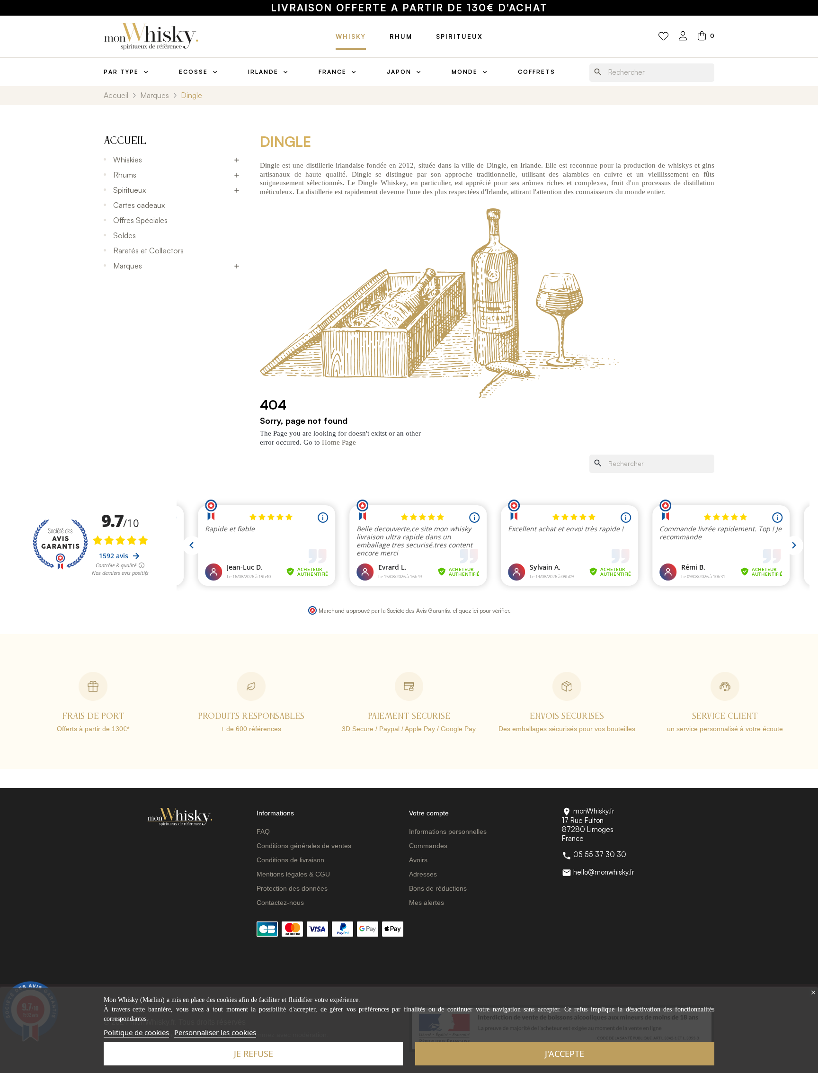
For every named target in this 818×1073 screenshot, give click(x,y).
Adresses (423, 874)
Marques (127, 265)
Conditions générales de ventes (304, 845)
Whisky (351, 36)
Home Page (339, 442)
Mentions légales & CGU (293, 874)
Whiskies (127, 159)
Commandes (428, 845)
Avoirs (418, 860)
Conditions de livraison (290, 860)
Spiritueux (459, 36)
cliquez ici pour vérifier (481, 610)
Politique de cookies (136, 1032)
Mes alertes (426, 902)
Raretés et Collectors (148, 250)
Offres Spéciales (140, 220)
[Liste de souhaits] (663, 36)
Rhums (124, 174)
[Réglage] (683, 36)
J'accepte (564, 1053)
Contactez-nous (280, 902)
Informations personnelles (448, 831)
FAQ (263, 831)
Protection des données (292, 888)
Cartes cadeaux (139, 205)
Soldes (124, 235)
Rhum (401, 36)
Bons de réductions (438, 888)
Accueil (125, 141)
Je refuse (253, 1053)
